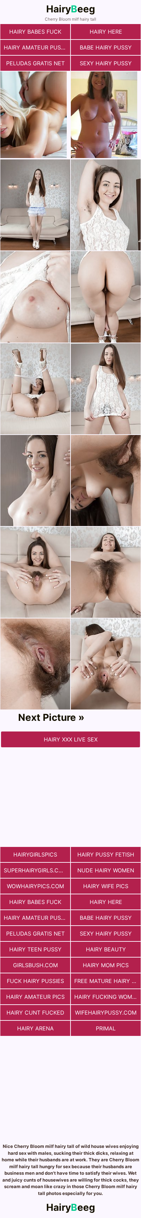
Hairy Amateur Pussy (36, 47)
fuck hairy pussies (35, 980)
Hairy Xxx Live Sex (71, 739)
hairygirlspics (35, 854)
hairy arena (35, 1028)
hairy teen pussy (35, 949)
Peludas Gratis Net (35, 63)
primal (106, 1028)
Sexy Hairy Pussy (106, 63)
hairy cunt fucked (35, 1012)
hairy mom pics (106, 965)
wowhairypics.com (35, 886)
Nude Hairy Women (105, 870)
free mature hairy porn (107, 980)
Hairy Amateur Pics (35, 996)
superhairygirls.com (35, 870)
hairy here (106, 31)
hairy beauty (106, 949)
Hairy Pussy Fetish (105, 854)
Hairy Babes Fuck (35, 31)
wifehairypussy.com (106, 1012)
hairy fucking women (107, 996)
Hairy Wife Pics (105, 886)
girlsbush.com (35, 965)
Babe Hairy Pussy (106, 47)
